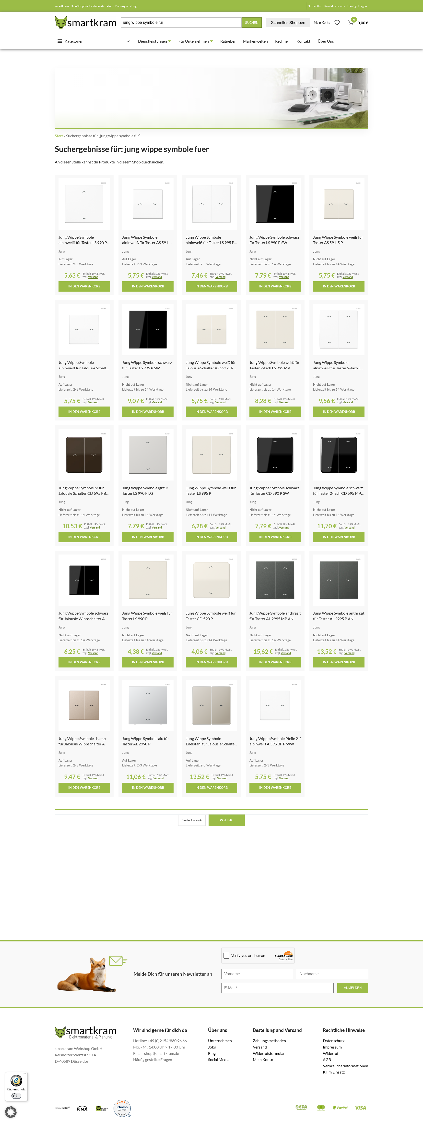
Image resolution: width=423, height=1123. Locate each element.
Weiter (226, 820)
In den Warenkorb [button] (84, 286)
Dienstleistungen (152, 41)
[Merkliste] (337, 22)
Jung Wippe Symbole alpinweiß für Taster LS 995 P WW (210, 242)
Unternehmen (220, 1040)
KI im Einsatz (334, 1072)
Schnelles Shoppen (288, 23)
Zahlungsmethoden (269, 1040)
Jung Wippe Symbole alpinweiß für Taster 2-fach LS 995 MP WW (338, 368)
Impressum (332, 1047)
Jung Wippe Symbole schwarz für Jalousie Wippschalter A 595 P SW (83, 618)
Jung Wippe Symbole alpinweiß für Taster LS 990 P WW (83, 242)
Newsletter (315, 6)
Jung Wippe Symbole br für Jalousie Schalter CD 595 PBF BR (83, 493)
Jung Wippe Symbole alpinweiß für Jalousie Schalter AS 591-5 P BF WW (84, 368)
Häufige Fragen (357, 6)
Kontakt (303, 41)
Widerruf (330, 1053)
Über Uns (326, 41)
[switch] (16, 1096)
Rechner (282, 41)
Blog (212, 1053)
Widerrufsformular (269, 1053)
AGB (327, 1059)
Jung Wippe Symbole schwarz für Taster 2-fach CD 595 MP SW (338, 493)
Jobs (212, 1047)
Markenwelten (255, 41)
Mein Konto (322, 23)
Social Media (218, 1059)
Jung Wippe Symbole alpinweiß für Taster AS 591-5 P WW (147, 242)
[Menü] (25, 1075)
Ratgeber (228, 41)
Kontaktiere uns (334, 6)
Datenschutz (333, 1040)
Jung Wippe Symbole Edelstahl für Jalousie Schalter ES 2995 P (211, 744)
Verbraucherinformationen (345, 1065)
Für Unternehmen (193, 41)
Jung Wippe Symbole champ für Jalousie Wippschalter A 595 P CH (82, 744)
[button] (11, 1112)
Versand (93, 276)
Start (59, 135)
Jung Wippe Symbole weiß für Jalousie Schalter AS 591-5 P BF (211, 368)
